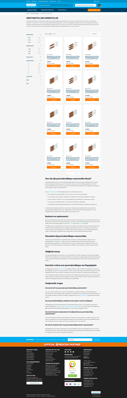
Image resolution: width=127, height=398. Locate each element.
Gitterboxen (28, 366)
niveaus (81, 223)
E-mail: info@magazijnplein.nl (89, 362)
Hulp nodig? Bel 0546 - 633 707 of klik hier (84, 5)
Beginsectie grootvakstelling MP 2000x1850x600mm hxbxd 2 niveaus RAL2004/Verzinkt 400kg (53, 57)
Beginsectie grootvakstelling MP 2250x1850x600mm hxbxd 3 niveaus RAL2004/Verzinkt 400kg (73, 91)
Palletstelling (29, 351)
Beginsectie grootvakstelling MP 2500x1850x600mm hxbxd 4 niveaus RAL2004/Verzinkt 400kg (53, 159)
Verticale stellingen (30, 359)
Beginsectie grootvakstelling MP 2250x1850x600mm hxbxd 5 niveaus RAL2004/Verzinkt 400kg (53, 125)
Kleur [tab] (27, 80)
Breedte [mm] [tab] (29, 45)
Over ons (28, 1)
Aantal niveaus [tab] (30, 60)
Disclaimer (43, 396)
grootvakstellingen (52, 191)
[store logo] (31, 5)
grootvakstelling (62, 268)
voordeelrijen (59, 306)
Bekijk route (86, 357)
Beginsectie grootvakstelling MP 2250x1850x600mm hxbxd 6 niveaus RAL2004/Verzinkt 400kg (73, 125)
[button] (97, 1)
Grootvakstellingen (30, 354)
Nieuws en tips (53, 1)
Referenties (34, 1)
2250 (29, 40)
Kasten (27, 371)
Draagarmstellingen (30, 356)
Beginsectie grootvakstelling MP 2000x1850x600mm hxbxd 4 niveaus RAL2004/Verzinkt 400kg (92, 57)
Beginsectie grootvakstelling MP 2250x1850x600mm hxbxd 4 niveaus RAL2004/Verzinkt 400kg (92, 91)
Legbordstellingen (30, 353)
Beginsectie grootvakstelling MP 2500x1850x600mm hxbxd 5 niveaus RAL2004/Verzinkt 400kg (73, 159)
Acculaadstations (29, 369)
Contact (59, 1)
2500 (29, 42)
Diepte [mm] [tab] (29, 57)
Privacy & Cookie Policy (50, 396)
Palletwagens (29, 372)
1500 (29, 49)
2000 (29, 37)
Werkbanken (29, 365)
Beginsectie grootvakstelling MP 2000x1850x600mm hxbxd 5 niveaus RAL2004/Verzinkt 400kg (53, 91)
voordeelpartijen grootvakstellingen (73, 306)
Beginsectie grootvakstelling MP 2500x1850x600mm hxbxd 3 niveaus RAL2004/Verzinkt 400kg (92, 125)
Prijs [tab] (27, 83)
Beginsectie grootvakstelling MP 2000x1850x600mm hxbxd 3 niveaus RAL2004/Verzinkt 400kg (73, 57)
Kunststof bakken (30, 363)
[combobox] (55, 5)
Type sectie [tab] (29, 76)
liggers (59, 241)
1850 (29, 51)
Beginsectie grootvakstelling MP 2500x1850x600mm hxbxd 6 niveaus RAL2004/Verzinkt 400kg (92, 159)
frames (70, 223)
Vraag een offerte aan (94, 10)
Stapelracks (28, 368)
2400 (29, 53)
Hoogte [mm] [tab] (29, 34)
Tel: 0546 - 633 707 (87, 360)
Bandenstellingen (30, 357)
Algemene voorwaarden (31, 396)
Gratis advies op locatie (43, 1)
